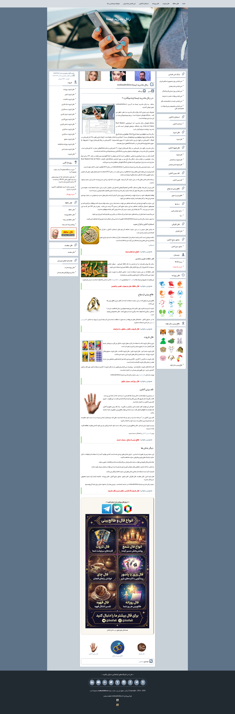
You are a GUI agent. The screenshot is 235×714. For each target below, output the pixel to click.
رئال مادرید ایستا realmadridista (132, 84)
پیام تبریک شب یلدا (68, 224)
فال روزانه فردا (70, 267)
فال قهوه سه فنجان (176, 159)
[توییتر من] (111, 682)
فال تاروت (166, 3)
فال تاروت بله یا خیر (68, 149)
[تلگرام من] (136, 682)
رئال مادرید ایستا (118, 18)
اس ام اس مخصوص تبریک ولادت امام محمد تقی (172, 107)
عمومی (141, 661)
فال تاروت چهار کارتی (68, 114)
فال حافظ (176, 3)
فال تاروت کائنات (69, 99)
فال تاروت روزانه (69, 89)
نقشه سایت (107, 696)
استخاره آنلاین (143, 3)
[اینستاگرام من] (123, 682)
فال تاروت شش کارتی (67, 124)
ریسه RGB (178, 261)
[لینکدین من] (92, 682)
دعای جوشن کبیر (176, 210)
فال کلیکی (179, 231)
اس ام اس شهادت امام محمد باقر (171, 101)
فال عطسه (71, 252)
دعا (181, 215)
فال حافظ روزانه (116, 279)
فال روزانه (155, 3)
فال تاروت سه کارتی (68, 109)
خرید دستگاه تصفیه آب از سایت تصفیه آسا (65, 171)
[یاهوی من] (143, 682)
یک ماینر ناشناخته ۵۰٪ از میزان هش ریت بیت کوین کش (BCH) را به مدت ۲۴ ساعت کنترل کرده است (63, 179)
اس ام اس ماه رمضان (175, 86)
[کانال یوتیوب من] (98, 682)
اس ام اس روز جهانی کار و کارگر (172, 91)
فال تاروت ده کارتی (68, 134)
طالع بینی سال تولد (176, 365)
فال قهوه (179, 154)
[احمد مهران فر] (143, 76)
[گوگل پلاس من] (104, 682)
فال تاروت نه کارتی (68, 129)
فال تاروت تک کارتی (68, 104)
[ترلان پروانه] (118, 76)
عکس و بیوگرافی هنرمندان (66, 272)
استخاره (151, 245)
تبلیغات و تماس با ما (113, 3)
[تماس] (117, 682)
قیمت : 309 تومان (63, 75)
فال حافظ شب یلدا (69, 219)
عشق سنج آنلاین (176, 246)
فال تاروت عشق (69, 139)
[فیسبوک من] (130, 682)
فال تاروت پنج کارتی (68, 119)
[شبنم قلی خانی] (93, 76)
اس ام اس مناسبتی (129, 3)
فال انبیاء (179, 139)
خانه (183, 3)
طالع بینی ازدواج (177, 195)
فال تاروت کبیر (70, 94)
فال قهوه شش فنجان (175, 164)
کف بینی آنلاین (146, 433)
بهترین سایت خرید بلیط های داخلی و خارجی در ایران (64, 188)
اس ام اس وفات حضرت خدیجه (172, 96)
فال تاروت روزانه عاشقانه (66, 144)
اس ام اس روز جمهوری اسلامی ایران (170, 81)
